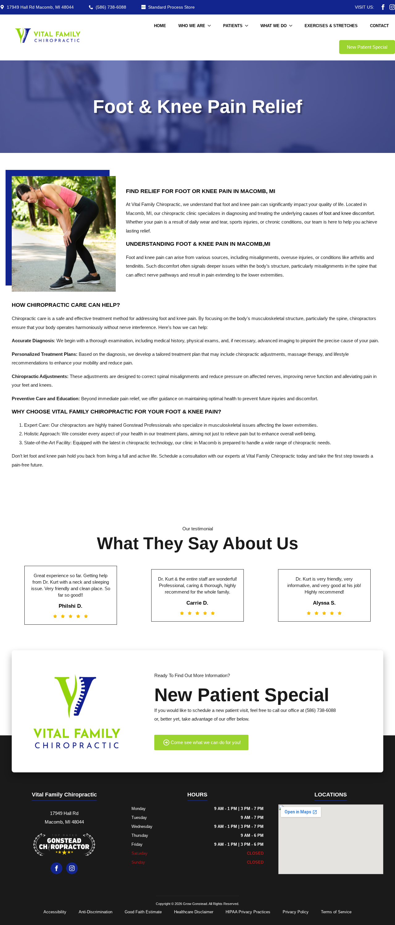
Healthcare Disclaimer (193, 912)
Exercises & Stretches (331, 25)
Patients (233, 25)
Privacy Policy (296, 912)
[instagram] (392, 7)
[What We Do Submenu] (292, 26)
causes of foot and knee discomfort (338, 213)
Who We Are (191, 25)
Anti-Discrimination (95, 912)
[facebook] (383, 7)
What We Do (273, 25)
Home (160, 25)
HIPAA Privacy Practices (248, 912)
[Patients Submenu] (248, 26)
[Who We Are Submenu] (211, 26)
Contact (379, 25)
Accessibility (55, 912)
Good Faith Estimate (143, 912)
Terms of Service (336, 912)
